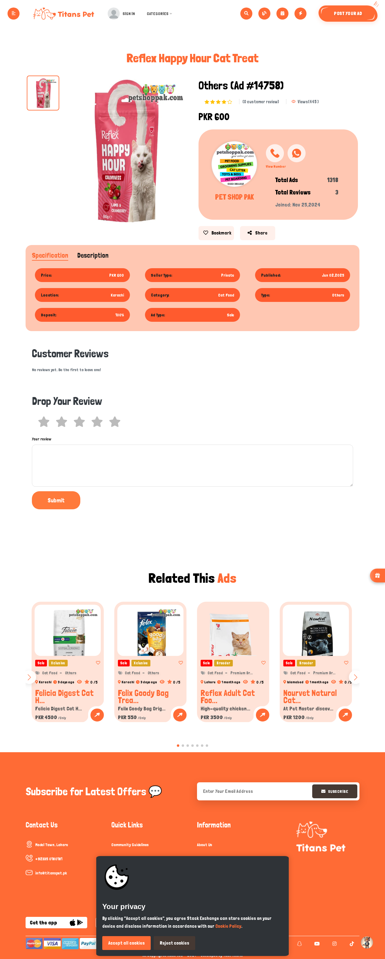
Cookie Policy (228, 926)
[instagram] (333, 944)
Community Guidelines (130, 844)
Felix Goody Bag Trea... (143, 696)
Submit (56, 500)
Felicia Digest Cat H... (64, 696)
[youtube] (316, 944)
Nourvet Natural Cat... (310, 696)
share (260, 233)
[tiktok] (351, 944)
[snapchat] (299, 944)
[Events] (282, 14)
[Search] (246, 14)
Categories (157, 13)
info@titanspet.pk (51, 873)
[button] (178, 745)
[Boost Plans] (300, 14)
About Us (204, 844)
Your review (41, 438)
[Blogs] (264, 14)
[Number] (274, 153)
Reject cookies (174, 943)
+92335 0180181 (48, 858)
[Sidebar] (14, 14)
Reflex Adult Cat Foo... (228, 696)
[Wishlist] (96, 663)
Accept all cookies (126, 943)
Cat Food (49, 673)
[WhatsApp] (296, 153)
